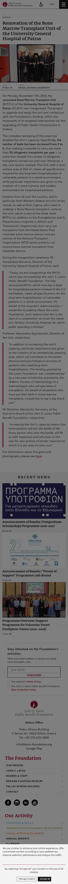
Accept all (45, 879)
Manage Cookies (27, 879)
